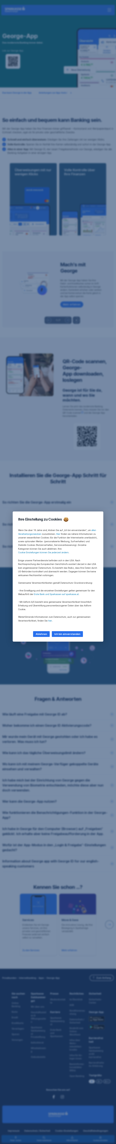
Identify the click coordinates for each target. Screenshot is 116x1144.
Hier (58, 534)
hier (50, 620)
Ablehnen (41, 634)
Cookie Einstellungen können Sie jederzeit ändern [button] (43, 552)
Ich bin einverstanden (67, 634)
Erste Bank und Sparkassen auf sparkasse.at (56, 594)
